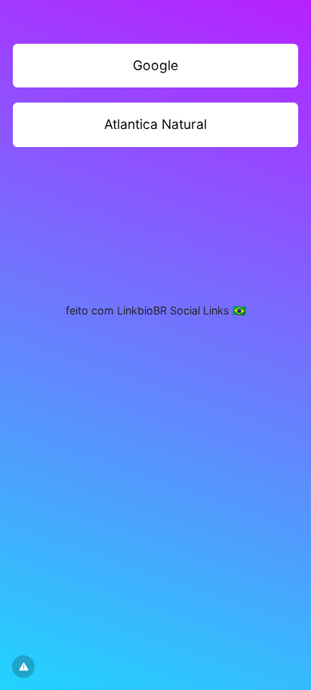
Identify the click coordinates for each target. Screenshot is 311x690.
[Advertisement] (155, 216)
